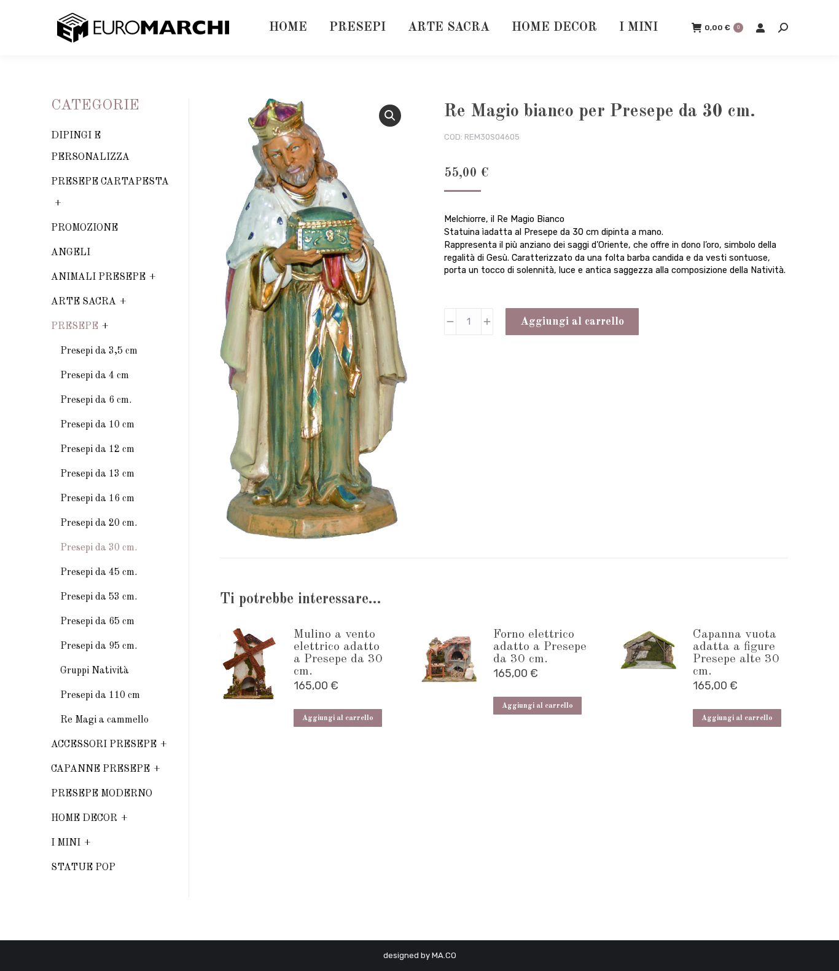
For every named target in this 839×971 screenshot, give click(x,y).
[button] (390, 116)
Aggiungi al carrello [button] (337, 718)
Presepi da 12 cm (97, 449)
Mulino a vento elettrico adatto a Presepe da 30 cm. (338, 653)
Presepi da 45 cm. (98, 572)
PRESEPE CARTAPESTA (110, 182)
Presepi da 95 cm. (98, 646)
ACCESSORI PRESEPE (104, 745)
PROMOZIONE (84, 228)
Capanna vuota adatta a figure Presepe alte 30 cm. (736, 653)
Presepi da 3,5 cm (99, 351)
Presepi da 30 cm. (98, 548)
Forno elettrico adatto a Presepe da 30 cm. (540, 646)
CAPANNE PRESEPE (100, 769)
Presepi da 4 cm (94, 376)
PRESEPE (74, 326)
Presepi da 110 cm (100, 695)
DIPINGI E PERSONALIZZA (90, 146)
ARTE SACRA (83, 302)
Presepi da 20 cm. (98, 523)
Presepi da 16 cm (97, 499)
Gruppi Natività (94, 671)
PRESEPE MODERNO (101, 794)
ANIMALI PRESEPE (98, 277)
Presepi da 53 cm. (98, 597)
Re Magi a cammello (104, 720)
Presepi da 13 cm (97, 474)
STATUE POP (83, 868)
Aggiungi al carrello (572, 321)
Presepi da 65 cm (97, 622)
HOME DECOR (84, 818)
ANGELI (70, 253)
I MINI (65, 843)
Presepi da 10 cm (97, 425)
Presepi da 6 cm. (95, 400)
